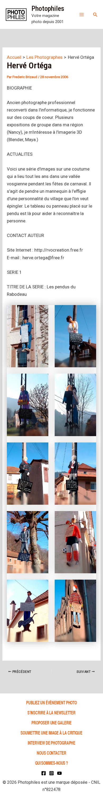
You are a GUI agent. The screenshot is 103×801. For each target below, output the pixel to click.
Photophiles (47, 8)
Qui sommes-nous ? (51, 762)
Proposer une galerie (51, 722)
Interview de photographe (52, 742)
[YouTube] (59, 773)
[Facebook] (43, 773)
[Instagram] (51, 773)
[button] (95, 14)
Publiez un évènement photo (51, 702)
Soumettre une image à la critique (51, 732)
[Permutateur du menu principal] (82, 14)
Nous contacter (51, 752)
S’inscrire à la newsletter (51, 712)
